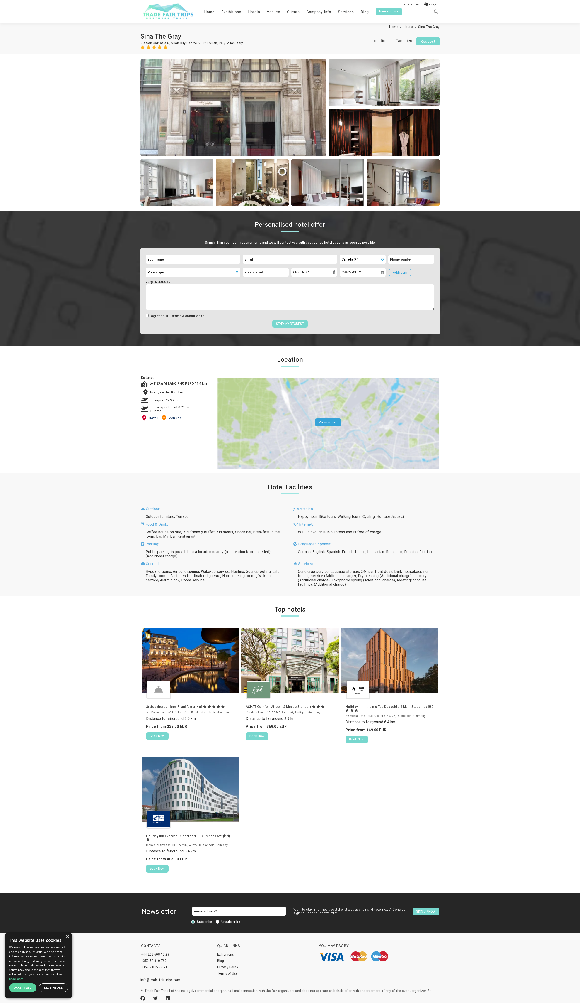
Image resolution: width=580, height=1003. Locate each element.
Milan (231, 43)
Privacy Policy (227, 967)
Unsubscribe (230, 922)
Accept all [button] (22, 988)
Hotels (254, 12)
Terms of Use (227, 973)
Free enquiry (388, 11)
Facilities (404, 40)
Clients (293, 12)
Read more (16, 979)
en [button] (430, 4)
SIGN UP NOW (425, 911)
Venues (273, 12)
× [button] (67, 937)
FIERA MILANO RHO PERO (174, 383)
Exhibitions (225, 954)
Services (346, 12)
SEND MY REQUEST (290, 324)
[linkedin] (168, 998)
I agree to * (176, 316)
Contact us (411, 4)
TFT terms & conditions (183, 316)
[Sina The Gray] (233, 107)
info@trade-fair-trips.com (160, 980)
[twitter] (156, 998)
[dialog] (38, 965)
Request (427, 41)
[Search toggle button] (436, 11)
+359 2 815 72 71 (154, 967)
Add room (400, 272)
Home (209, 12)
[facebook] (143, 998)
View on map (328, 422)
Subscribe (204, 922)
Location (380, 40)
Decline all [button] (53, 988)
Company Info (319, 12)
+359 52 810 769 (154, 961)
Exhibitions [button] (231, 12)
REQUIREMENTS (158, 282)
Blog (365, 12)
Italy (240, 43)
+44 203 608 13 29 (155, 954)
